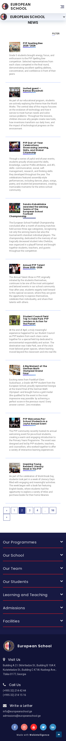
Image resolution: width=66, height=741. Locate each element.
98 (52, 510)
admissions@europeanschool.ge (22, 715)
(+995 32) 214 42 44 (14, 690)
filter (55, 33)
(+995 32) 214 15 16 (14, 694)
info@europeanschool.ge (17, 711)
